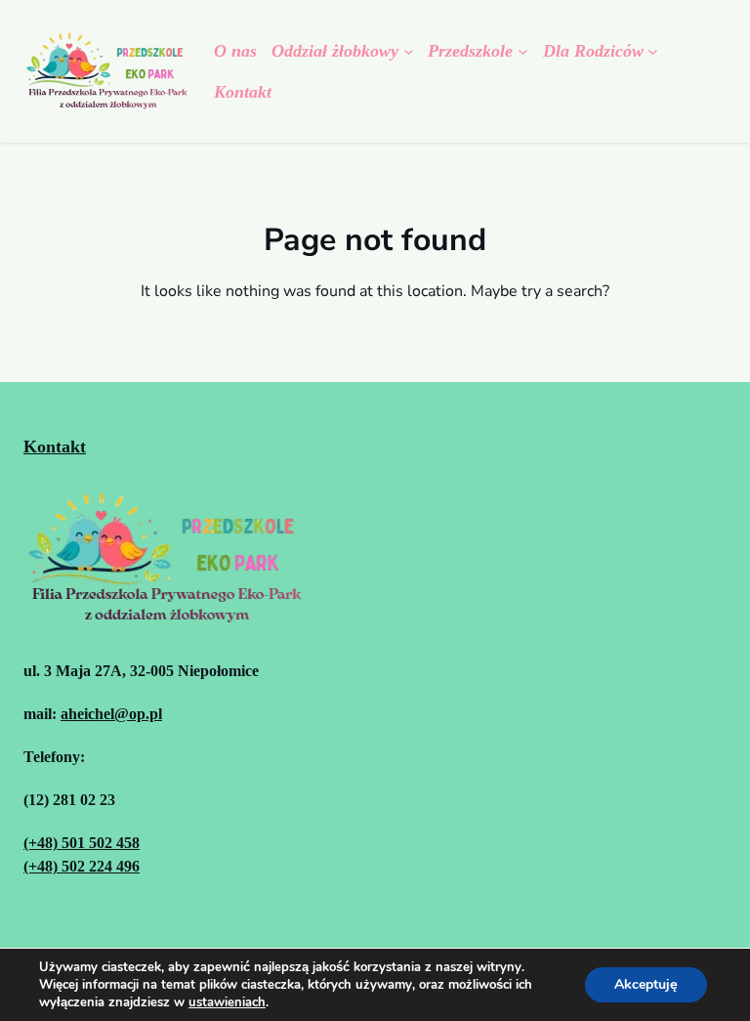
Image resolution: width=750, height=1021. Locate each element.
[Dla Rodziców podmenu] (652, 51)
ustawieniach (227, 1002)
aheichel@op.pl (111, 713)
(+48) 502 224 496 (81, 866)
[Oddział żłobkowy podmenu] (408, 51)
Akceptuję (646, 984)
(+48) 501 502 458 (81, 842)
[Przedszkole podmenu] (523, 51)
